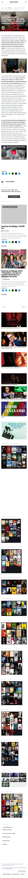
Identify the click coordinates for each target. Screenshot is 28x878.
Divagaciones (10, 13)
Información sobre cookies (9, 833)
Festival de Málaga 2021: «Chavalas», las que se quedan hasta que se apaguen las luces (12, 274)
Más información (6, 837)
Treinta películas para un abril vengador (9, 384)
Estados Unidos (14, 189)
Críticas (3, 13)
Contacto (5, 844)
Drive (8, 189)
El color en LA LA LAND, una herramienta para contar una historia (13, 417)
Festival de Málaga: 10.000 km (13, 227)
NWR (13, 191)
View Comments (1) (14, 196)
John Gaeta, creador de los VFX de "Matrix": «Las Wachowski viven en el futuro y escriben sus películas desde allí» (13, 399)
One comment (16, 28)
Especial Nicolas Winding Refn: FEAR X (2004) (10, 328)
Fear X (16, 39)
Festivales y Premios (12, 206)
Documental (4, 189)
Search (23, 306)
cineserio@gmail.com (8, 827)
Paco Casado (9, 27)
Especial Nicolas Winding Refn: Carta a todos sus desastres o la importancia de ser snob (13, 348)
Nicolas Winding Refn (6, 191)
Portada (9, 7)
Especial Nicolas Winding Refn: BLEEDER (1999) (11, 367)
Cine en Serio (14, 2)
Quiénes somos (6, 840)
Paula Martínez (6, 279)
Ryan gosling (17, 191)
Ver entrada (3, 245)
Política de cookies (7, 829)
